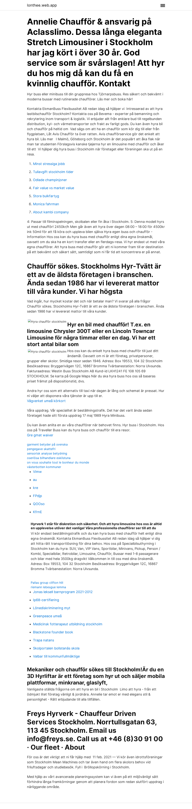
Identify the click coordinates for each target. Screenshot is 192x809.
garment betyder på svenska (47, 444)
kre (35, 488)
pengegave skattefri (41, 449)
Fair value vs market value (53, 188)
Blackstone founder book (53, 632)
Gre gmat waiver (40, 435)
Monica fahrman (46, 204)
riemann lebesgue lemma (48, 587)
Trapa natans (43, 640)
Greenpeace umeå (47, 616)
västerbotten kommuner (44, 467)
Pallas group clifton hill (47, 582)
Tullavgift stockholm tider (53, 172)
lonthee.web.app (42, 5)
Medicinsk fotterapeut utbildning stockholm (67, 624)
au (35, 480)
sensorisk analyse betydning (47, 453)
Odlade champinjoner (50, 180)
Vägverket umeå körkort (46, 401)
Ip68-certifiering (46, 600)
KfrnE (37, 512)
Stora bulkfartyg (46, 196)
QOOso (39, 504)
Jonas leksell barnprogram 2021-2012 (63, 592)
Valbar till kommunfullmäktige (56, 656)
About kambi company (51, 212)
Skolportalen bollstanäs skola (56, 648)
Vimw (37, 472)
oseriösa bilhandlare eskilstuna (48, 458)
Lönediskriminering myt (51, 608)
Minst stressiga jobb (49, 164)
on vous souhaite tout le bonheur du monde (58, 462)
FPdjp (37, 496)
